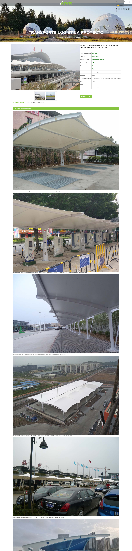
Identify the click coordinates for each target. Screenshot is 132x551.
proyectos (59, 37)
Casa (53, 37)
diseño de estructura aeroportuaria (35, 102)
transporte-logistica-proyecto (72, 37)
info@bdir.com (127, 5)
